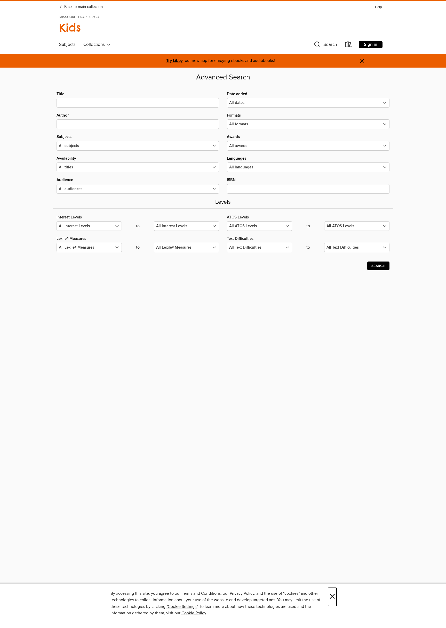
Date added (237, 94)
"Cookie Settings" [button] (181, 606)
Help (378, 7)
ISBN (231, 179)
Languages (236, 158)
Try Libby (174, 60)
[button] (325, 45)
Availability (66, 158)
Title (60, 94)
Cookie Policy (193, 613)
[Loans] (348, 45)
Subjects (67, 44)
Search (378, 266)
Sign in (370, 44)
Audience (65, 179)
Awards (233, 136)
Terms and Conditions (201, 593)
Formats (234, 115)
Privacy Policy (242, 593)
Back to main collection (83, 7)
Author (63, 115)
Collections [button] (95, 44)
